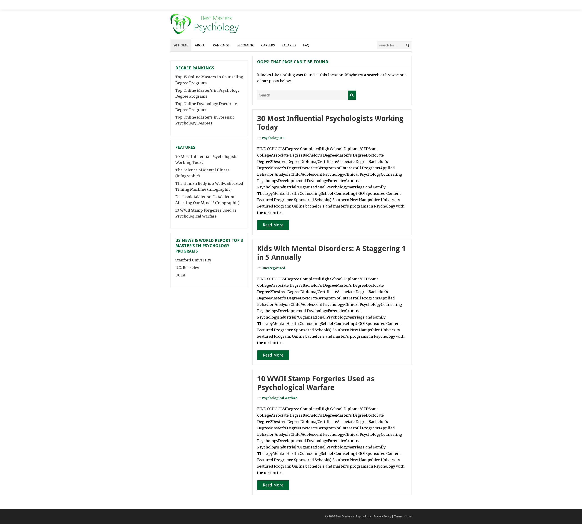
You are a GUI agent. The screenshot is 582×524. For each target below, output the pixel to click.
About (200, 45)
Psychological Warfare (279, 398)
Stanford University (193, 260)
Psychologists (273, 138)
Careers (268, 45)
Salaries (289, 45)
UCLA (180, 275)
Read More (273, 225)
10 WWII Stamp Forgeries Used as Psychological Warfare (315, 383)
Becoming (245, 45)
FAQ (306, 45)
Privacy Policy (382, 516)
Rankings (221, 45)
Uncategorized (273, 268)
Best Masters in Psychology (353, 516)
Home (182, 45)
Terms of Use (402, 516)
